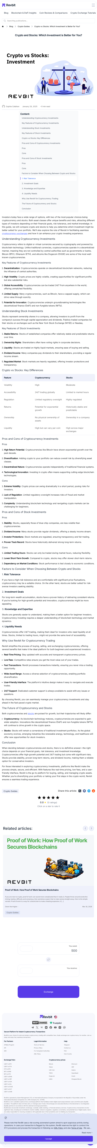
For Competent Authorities (42, 1051)
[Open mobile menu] (93, 5)
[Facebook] (51, 1027)
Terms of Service (39, 1045)
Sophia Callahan (12, 106)
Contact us (67, 1048)
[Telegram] (32, 1027)
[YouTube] (55, 1027)
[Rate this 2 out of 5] (44, 798)
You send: (73, 946)
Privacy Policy (38, 1048)
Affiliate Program (9, 1045)
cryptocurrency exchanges (14, 233)
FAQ (65, 1051)
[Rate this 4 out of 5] (53, 798)
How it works (68, 1054)
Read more (86, 1133)
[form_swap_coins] (48, 959)
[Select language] (55, 1017)
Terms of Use (76, 1128)
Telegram (67, 1045)
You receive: (72, 968)
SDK (5, 1051)
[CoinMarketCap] (64, 1027)
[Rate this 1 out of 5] (39, 798)
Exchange (48, 992)
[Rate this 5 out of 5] (58, 798)
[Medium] (41, 1027)
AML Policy (37, 1054)
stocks (31, 713)
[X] (37, 1027)
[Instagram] (60, 1027)
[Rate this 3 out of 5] (48, 798)
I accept (48, 1139)
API (5, 1048)
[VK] (46, 1027)
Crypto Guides (10, 791)
